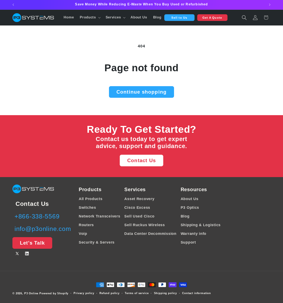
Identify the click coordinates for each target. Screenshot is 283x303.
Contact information (196, 293)
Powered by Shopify (53, 293)
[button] (90, 17)
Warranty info (193, 234)
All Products (91, 199)
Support (188, 242)
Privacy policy (84, 293)
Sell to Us (179, 17)
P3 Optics (190, 207)
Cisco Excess (137, 207)
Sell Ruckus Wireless (144, 225)
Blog (185, 216)
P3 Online (31, 293)
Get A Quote (212, 17)
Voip (83, 234)
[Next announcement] (269, 5)
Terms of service (137, 293)
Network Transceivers (99, 216)
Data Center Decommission (150, 234)
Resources (194, 189)
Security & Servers (97, 242)
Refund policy (109, 293)
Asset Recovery (139, 199)
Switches (87, 207)
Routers (86, 225)
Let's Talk (32, 243)
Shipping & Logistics (201, 225)
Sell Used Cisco (139, 216)
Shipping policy (165, 293)
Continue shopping (141, 92)
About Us (189, 199)
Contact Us (141, 160)
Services (135, 189)
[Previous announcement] (13, 5)
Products (90, 189)
